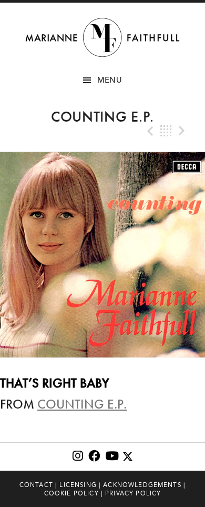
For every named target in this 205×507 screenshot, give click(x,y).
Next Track (183, 131)
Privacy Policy (133, 493)
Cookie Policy (71, 493)
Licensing (77, 485)
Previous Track (149, 131)
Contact (36, 485)
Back (166, 131)
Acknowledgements (142, 485)
